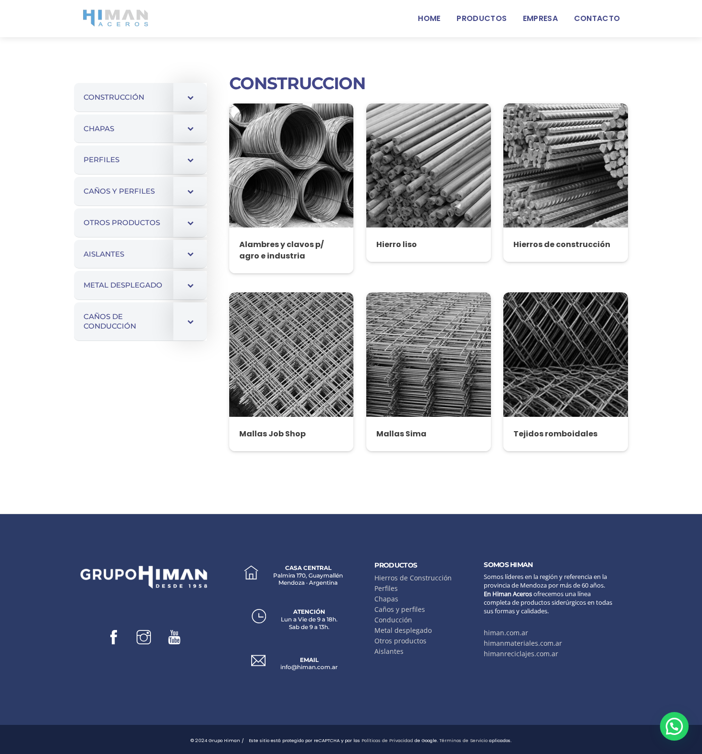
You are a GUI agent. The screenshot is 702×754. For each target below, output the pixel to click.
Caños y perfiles (399, 609)
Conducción (393, 619)
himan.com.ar (506, 632)
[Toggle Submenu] (190, 97)
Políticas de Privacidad (387, 740)
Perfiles (386, 588)
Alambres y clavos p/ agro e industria (281, 250)
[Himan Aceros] (115, 17)
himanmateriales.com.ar (523, 643)
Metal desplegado (403, 630)
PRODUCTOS (482, 18)
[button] (674, 726)
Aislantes (389, 651)
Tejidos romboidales (555, 433)
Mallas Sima (401, 433)
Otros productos (400, 640)
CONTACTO (597, 18)
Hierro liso (396, 244)
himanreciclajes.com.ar (521, 653)
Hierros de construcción (561, 244)
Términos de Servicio (463, 740)
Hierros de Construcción (413, 577)
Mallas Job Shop (272, 433)
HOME (429, 18)
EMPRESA (540, 18)
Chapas (386, 598)
